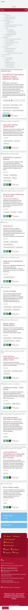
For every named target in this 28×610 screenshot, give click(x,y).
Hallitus (7, 60)
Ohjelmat (5, 37)
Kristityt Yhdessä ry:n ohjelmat (13, 39)
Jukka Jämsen (7, 177)
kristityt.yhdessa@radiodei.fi (9, 568)
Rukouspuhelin (9, 51)
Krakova (20, 212)
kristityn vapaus (13, 241)
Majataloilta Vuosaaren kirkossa (12, 158)
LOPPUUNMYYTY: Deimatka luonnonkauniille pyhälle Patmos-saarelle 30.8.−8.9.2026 (14, 455)
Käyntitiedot (8, 59)
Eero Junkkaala (7, 309)
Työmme (5, 14)
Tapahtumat (6, 54)
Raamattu (6, 143)
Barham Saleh (14, 105)
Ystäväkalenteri (12, 32)
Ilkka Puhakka (13, 175)
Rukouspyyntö (10, 539)
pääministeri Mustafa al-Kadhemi (11, 107)
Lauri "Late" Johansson (9, 247)
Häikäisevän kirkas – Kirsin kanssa (13, 388)
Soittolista (8, 45)
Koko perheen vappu (17, 371)
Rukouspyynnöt (9, 50)
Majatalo (15, 177)
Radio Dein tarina (10, 18)
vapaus (18, 340)
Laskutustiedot (9, 65)
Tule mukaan (6, 20)
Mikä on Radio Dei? (10, 17)
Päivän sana (9, 542)
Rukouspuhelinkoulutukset (15, 53)
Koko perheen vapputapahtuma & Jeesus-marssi (11, 358)
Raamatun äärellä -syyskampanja (10, 126)
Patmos (5, 473)
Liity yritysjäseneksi (10, 26)
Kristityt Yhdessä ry (8, 140)
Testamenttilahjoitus (11, 34)
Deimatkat (8, 36)
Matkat (16, 536)
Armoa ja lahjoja (17, 307)
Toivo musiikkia (9, 40)
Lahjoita (7, 23)
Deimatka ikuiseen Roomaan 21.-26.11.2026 (12, 418)
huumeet (6, 241)
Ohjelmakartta (9, 43)
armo (5, 503)
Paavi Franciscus (7, 110)
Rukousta (5, 46)
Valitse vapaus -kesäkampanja (9, 324)
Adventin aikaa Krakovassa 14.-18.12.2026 (13, 195)
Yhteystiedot (8, 57)
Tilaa (6, 28)
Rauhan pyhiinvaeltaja (18, 110)
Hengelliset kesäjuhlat (9, 277)
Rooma (5, 436)
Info (4, 56)
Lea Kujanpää (16, 309)
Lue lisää (5, 137)
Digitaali (17, 605)
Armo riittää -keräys (11, 487)
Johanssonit (8, 226)
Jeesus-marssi (7, 371)
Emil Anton (13, 212)
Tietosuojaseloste (10, 67)
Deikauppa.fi (9, 545)
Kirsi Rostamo (7, 403)
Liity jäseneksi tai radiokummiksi (13, 25)
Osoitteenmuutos (10, 64)
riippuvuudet (19, 247)
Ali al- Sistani (6, 105)
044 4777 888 (14, 570)
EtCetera (6, 175)
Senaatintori (7, 373)
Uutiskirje (10, 29)
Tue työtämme (9, 21)
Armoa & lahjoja (9, 291)
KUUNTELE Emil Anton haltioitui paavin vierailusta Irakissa (13, 76)
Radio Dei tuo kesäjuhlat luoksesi (13, 262)
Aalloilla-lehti (11, 31)
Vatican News (6, 113)
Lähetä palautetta (10, 62)
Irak (21, 105)
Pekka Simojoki (7, 180)
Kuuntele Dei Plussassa (11, 42)
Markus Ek (17, 140)
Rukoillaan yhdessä (10, 48)
